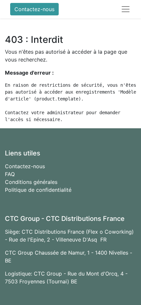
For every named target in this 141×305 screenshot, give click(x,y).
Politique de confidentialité (38, 190)
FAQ (10, 174)
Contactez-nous (34, 9)
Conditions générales (31, 182)
